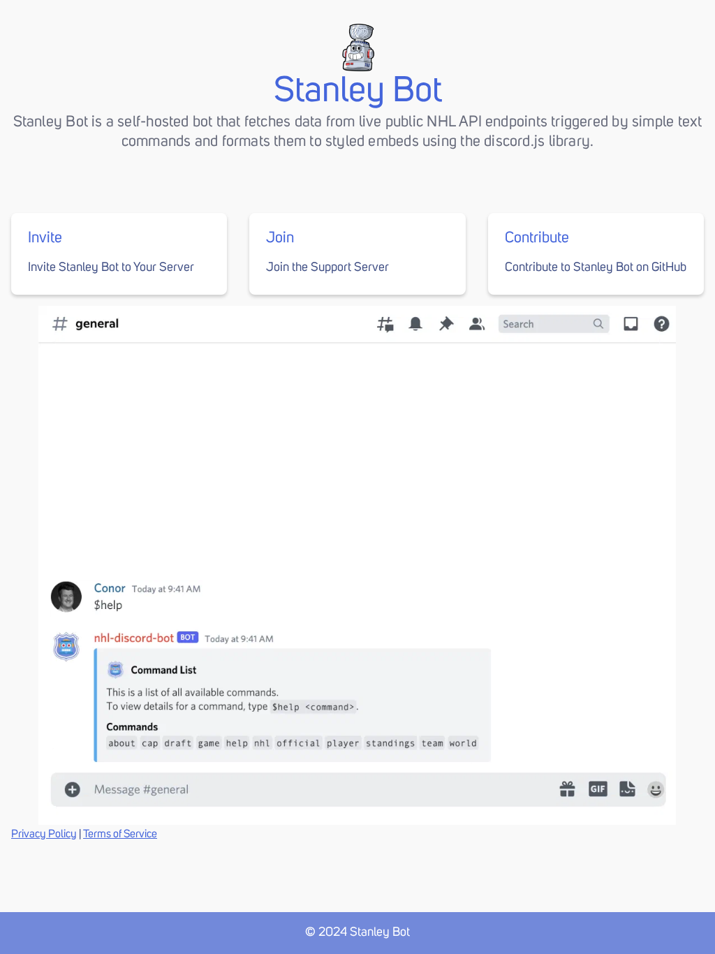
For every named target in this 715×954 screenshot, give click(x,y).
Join (280, 238)
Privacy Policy (44, 833)
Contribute (537, 238)
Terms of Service (120, 833)
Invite (45, 238)
